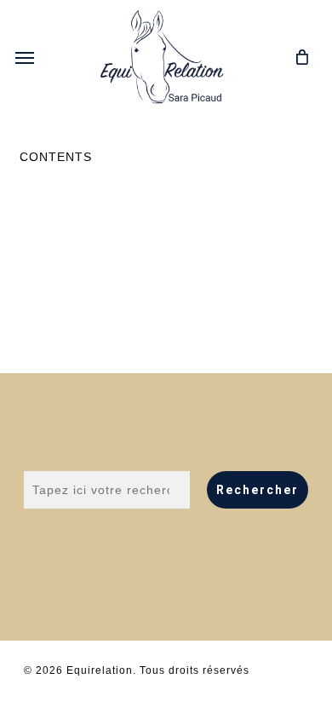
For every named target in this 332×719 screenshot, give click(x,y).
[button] (24, 57)
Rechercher (257, 490)
